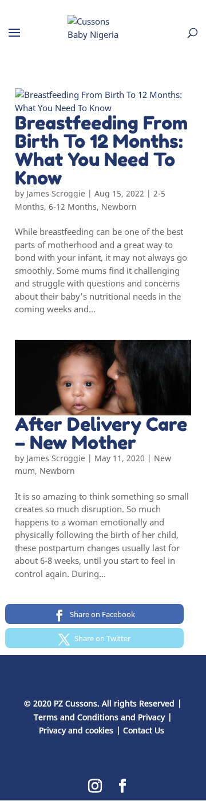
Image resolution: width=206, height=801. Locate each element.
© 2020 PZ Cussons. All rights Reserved (99, 703)
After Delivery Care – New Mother (101, 433)
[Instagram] (95, 786)
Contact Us (143, 730)
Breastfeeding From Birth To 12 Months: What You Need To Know (101, 150)
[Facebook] (122, 786)
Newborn (119, 206)
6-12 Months (73, 206)
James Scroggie (55, 193)
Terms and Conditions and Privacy (99, 717)
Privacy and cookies (76, 730)
